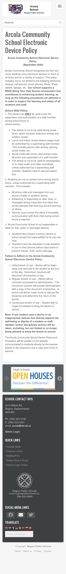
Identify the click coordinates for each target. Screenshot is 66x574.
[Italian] (20, 529)
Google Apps (14, 446)
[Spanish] (30, 529)
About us (27, 551)
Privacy (37, 551)
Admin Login (12, 431)
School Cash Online (17, 465)
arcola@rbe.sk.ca (21, 425)
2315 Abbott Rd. (14, 405)
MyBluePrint (13, 455)
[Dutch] (9, 529)
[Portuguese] (23, 529)
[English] (6, 529)
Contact (47, 551)
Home (18, 551)
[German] (16, 529)
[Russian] (26, 529)
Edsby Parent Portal (17, 460)
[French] (13, 529)
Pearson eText (14, 451)
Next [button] (59, 378)
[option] (33, 378)
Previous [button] (6, 378)
